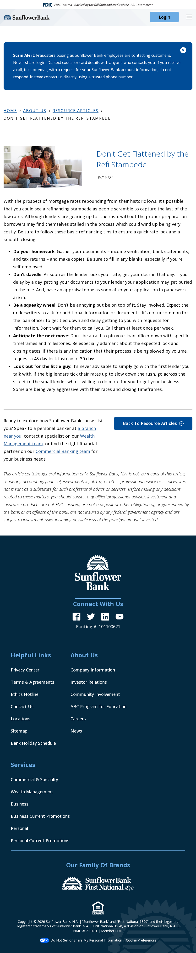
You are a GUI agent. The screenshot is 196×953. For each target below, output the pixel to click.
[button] (164, 17)
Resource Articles (75, 110)
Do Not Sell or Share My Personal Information (86, 940)
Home (10, 110)
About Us (34, 110)
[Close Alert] (183, 51)
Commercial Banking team (63, 451)
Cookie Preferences (141, 940)
